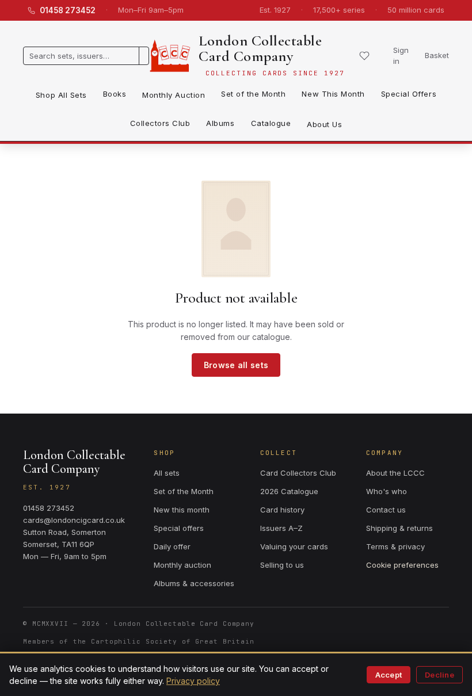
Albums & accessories (194, 583)
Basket (437, 55)
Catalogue (271, 123)
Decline (439, 674)
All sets (167, 472)
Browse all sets (236, 365)
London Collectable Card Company (260, 48)
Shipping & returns (399, 528)
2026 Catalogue (289, 491)
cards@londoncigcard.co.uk (74, 520)
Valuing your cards (294, 546)
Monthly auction (182, 564)
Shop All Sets (61, 95)
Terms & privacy (395, 546)
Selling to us (282, 564)
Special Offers (408, 93)
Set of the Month (253, 93)
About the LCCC (395, 472)
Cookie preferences (402, 564)
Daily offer (172, 546)
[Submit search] (144, 55)
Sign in (401, 55)
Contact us (386, 509)
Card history (282, 509)
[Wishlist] (364, 55)
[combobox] (81, 55)
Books (115, 93)
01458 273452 (68, 10)
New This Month (333, 93)
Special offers (179, 528)
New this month (182, 509)
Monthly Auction (173, 95)
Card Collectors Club (298, 472)
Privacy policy (193, 681)
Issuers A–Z (281, 528)
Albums (220, 123)
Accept (388, 674)
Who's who (386, 491)
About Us (324, 124)
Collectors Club (160, 123)
